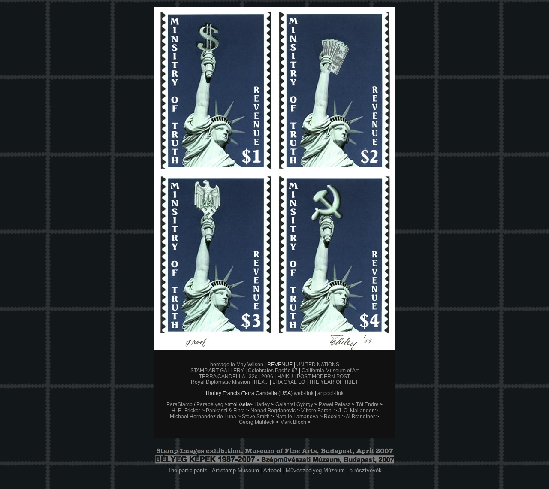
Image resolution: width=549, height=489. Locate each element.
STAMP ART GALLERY (217, 371)
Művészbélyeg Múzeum (315, 470)
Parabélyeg (209, 404)
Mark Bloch (293, 422)
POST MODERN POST (323, 377)
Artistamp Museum (235, 470)
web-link (304, 393)
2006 (267, 377)
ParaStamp (179, 404)
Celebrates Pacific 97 (273, 371)
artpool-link (330, 393)
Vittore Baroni (317, 411)
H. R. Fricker (186, 411)
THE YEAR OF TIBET (333, 382)
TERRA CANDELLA (222, 377)
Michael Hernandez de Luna (203, 417)
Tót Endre (367, 404)
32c (253, 377)
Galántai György (294, 404)
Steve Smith (256, 417)
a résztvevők (366, 470)
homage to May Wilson (236, 365)
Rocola (332, 417)
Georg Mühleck (256, 422)
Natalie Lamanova (296, 417)
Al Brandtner (360, 417)
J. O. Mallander (356, 411)
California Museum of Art (330, 371)
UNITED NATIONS (317, 365)
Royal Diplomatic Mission (220, 382)
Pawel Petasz (334, 404)
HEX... (261, 382)
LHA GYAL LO (288, 382)
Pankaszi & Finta (225, 411)
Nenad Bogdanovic (273, 411)
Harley (262, 404)
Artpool (272, 470)
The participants (188, 470)
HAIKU (285, 377)
